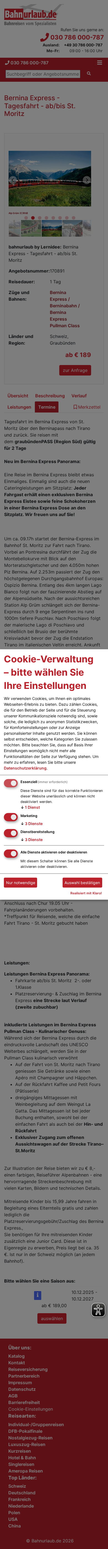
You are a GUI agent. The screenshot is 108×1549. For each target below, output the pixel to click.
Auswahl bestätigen (82, 882)
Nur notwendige (20, 882)
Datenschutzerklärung (25, 768)
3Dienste (31, 823)
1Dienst (30, 807)
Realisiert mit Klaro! (86, 893)
